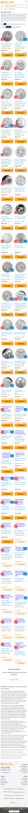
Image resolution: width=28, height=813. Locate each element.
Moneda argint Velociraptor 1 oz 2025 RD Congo (7, 362)
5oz (13, 24)
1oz (7, 24)
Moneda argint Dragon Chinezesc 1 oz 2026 (20, 483)
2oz (10, 24)
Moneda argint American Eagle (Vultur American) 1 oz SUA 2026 (21, 103)
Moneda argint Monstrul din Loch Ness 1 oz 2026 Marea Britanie (7, 508)
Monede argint (23, 766)
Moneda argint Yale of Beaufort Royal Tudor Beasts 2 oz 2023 (20, 160)
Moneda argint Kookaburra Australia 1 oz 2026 (7, 218)
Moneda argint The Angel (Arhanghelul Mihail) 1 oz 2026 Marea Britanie (21, 653)
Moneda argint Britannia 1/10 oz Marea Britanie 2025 (20, 438)
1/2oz (15, 24)
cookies (17, 808)
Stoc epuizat (20, 542)
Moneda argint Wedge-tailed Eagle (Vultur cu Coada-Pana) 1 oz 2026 (20, 305)
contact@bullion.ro (6, 772)
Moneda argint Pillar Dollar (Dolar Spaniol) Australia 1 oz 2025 (20, 362)
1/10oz (23, 24)
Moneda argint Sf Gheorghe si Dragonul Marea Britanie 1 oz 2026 (6, 415)
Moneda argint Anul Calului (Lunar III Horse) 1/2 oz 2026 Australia (6, 580)
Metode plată (23, 782)
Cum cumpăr (24, 779)
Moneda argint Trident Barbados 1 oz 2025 (20, 459)
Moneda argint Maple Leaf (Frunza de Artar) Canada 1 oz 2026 (6, 45)
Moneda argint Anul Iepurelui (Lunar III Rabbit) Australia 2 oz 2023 (20, 189)
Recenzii (18, 27)
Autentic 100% (4, 782)
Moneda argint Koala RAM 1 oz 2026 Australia (6, 438)
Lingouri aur (24, 768)
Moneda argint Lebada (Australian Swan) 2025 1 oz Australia (20, 415)
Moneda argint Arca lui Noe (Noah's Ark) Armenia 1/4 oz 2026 (20, 627)
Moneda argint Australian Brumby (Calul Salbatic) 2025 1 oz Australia (7, 461)
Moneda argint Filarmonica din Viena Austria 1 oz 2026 (20, 74)
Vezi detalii (7, 55)
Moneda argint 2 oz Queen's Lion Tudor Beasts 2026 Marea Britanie (6, 160)
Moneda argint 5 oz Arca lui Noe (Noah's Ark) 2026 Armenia (6, 532)
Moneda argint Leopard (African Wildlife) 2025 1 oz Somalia (21, 603)
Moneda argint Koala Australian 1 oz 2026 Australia (6, 334)
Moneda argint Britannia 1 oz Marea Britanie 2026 (6, 74)
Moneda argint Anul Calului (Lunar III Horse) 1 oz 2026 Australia (6, 131)
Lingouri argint (23, 771)
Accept (14, 811)
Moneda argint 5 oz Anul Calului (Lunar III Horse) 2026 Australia (20, 508)
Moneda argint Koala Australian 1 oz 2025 (20, 333)
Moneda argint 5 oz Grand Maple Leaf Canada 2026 (6, 247)
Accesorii (25, 772)
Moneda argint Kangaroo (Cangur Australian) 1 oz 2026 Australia (6, 103)
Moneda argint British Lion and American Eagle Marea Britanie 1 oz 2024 (20, 276)
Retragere (24, 784)
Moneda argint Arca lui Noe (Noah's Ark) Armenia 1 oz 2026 (20, 532)
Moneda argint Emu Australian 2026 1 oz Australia (6, 391)
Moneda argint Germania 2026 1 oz (20, 246)
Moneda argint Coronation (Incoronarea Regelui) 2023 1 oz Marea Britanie (20, 45)
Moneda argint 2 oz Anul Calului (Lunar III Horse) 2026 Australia (6, 556)
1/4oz (19, 24)
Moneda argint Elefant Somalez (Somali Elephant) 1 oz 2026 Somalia (7, 189)
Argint (5, 9)
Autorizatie (4, 781)
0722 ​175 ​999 (5, 767)
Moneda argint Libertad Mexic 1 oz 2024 (19, 391)
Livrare (25, 781)
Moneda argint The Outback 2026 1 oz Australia (6, 484)
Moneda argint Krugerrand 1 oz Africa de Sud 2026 (20, 131)
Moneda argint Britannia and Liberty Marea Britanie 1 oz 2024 (6, 305)
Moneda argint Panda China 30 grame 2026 (20, 217)
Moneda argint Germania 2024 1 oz (6, 275)
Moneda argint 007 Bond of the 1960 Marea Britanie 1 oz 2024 (20, 580)
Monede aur (24, 769)
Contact (3, 778)
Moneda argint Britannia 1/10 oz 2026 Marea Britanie (7, 650)
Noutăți (14, 27)
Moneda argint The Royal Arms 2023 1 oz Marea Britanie (20, 554)
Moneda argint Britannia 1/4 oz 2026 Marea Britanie (6, 602)
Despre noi (3, 779)
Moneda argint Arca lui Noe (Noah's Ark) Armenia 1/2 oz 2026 (7, 627)
